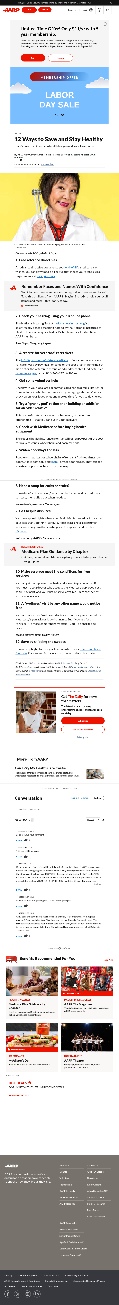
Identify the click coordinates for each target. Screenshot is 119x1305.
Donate (63, 1171)
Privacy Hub (83, 737)
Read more (98, 884)
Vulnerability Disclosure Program (89, 1280)
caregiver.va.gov (26, 373)
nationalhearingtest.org (69, 323)
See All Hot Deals (18, 1095)
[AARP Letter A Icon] (12, 552)
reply (19, 840)
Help (99, 10)
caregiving (28, 667)
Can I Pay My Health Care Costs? (40, 768)
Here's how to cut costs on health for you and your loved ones (54, 146)
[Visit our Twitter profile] (17, 1294)
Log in (74, 798)
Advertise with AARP (97, 1191)
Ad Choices (10, 1286)
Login (85, 10)
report (97, 840)
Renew (60, 57)
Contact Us (92, 1165)
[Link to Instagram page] (27, 1294)
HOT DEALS (18, 1083)
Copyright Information (56, 1280)
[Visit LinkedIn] (37, 1294)
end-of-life (72, 267)
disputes (21, 531)
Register (72, 10)
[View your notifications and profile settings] (103, 820)
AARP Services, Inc (65, 663)
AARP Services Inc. (96, 1216)
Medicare (35, 670)
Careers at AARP (95, 1197)
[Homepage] (11, 10)
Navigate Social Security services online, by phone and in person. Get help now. (54, 2)
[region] (59, 875)
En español (47, 164)
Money (19, 133)
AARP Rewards (67, 1191)
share (87, 840)
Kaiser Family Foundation (82, 667)
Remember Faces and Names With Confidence (64, 286)
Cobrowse (53, 1286)
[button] (107, 10)
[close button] (104, 24)
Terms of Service (50, 1275)
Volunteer (64, 1178)
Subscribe (83, 720)
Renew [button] (45, 9)
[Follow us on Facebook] (8, 1294)
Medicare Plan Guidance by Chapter (54, 551)
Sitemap (8, 1275)
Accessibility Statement (76, 1275)
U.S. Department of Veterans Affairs (44, 360)
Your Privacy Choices (31, 1286)
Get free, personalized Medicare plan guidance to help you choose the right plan (64, 559)
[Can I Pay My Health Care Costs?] (95, 772)
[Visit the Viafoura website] (64, 948)
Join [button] (29, 9)
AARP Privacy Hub (27, 1275)
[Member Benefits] (13, 960)
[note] (59, 246)
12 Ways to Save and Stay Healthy (58, 139)
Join (33, 57)
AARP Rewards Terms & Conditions (22, 1280)
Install (55, 461)
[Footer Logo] (24, 1166)
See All (108, 959)
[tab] (24, 820)
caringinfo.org (46, 276)
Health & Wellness (32, 547)
